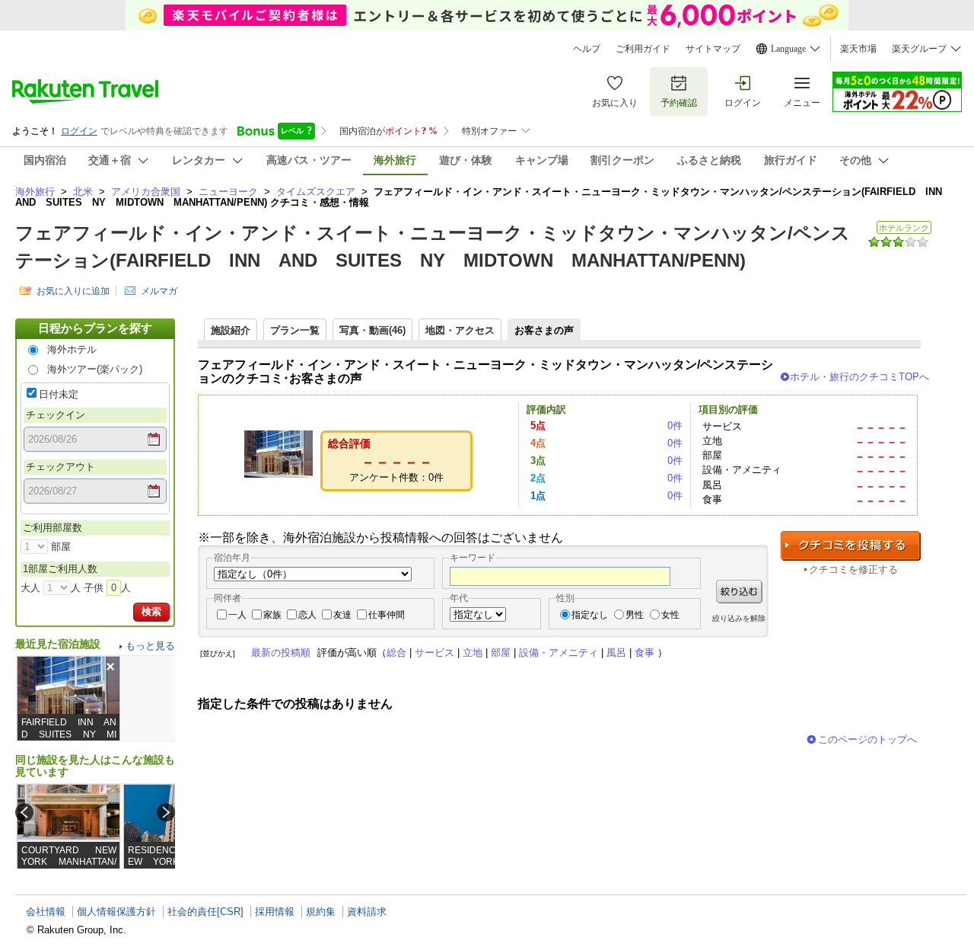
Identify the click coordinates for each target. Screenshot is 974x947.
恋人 (307, 614)
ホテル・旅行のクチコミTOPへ (859, 376)
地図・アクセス (460, 330)
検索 (151, 611)
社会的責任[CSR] (205, 911)
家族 (272, 614)
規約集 (321, 911)
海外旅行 (35, 191)
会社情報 (45, 911)
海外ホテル (72, 349)
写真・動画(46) (372, 330)
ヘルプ (586, 48)
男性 (634, 614)
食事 (644, 652)
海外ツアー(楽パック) (94, 369)
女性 (670, 614)
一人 (237, 614)
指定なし (589, 614)
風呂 (616, 652)
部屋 (501, 652)
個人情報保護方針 (116, 911)
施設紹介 (230, 330)
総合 (396, 652)
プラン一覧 (295, 330)
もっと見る (150, 645)
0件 (675, 425)
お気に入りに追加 (73, 291)
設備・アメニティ (558, 652)
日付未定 (58, 394)
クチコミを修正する (853, 569)
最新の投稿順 (280, 652)
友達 (342, 614)
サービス (434, 652)
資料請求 (367, 911)
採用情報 (274, 911)
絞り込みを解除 (739, 618)
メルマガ (159, 291)
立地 (472, 652)
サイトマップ (713, 48)
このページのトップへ (867, 739)
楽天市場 (858, 48)
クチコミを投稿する (851, 546)
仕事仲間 (386, 614)
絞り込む (739, 591)
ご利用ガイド (643, 48)
